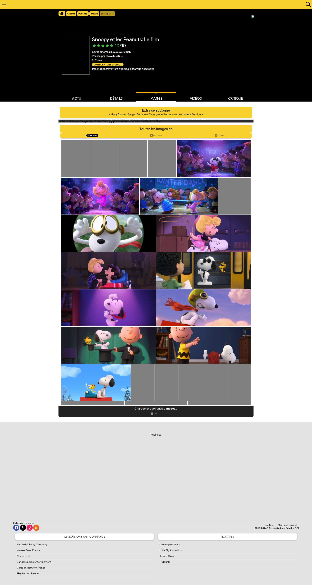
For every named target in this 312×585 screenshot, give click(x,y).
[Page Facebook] (16, 528)
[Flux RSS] (36, 528)
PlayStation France (28, 573)
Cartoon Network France (31, 567)
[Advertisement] (156, 473)
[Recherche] (307, 4)
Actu (76, 98)
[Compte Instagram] (30, 528)
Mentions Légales (287, 525)
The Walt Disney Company (32, 544)
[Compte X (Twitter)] (23, 528)
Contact (269, 525)
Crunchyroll (23, 556)
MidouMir (165, 561)
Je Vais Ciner (167, 556)
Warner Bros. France (28, 550)
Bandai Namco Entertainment (34, 561)
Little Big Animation (171, 550)
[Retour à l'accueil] (154, 4)
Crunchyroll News (170, 544)
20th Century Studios (108, 64)
